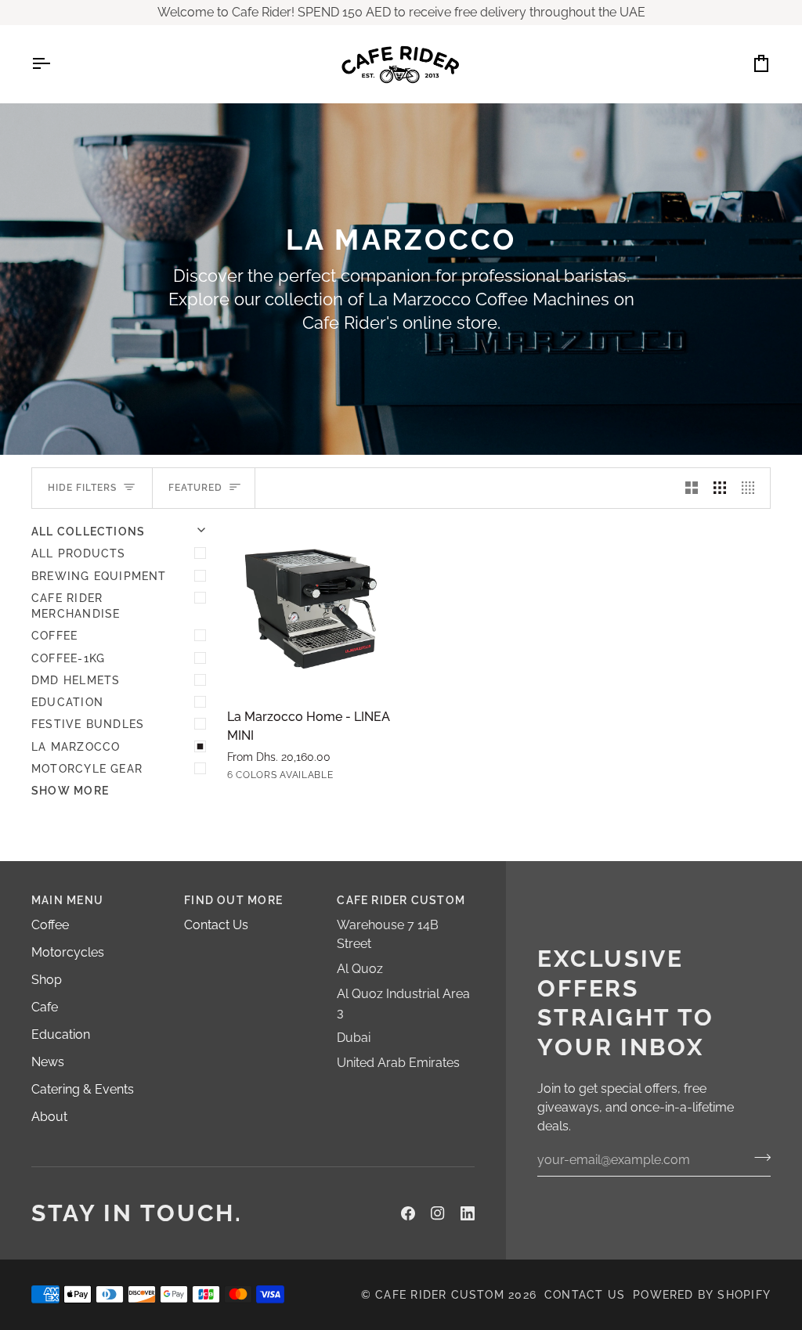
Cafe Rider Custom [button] (401, 900)
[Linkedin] (468, 1213)
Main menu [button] (67, 900)
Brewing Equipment (99, 576)
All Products (78, 553)
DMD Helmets (75, 680)
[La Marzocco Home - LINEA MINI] (313, 609)
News (47, 1061)
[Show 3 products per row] (720, 488)
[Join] (758, 1157)
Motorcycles (67, 952)
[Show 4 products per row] (752, 488)
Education (67, 702)
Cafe (44, 1007)
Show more (70, 790)
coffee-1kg (68, 658)
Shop (46, 979)
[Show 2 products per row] (691, 488)
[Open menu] (54, 64)
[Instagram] (438, 1213)
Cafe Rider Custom (439, 1295)
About (49, 1116)
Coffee (54, 635)
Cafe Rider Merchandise (75, 606)
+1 (358, 776)
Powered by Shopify (702, 1295)
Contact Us (216, 924)
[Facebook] (408, 1213)
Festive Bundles (87, 724)
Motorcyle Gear (87, 768)
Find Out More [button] (233, 900)
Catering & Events (82, 1089)
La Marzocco (75, 747)
